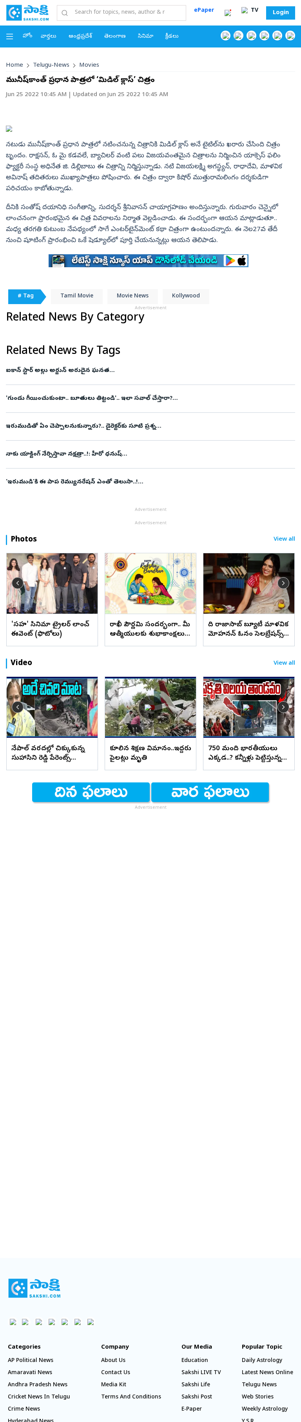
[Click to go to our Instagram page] (264, 35)
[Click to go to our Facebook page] (225, 35)
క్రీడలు (172, 36)
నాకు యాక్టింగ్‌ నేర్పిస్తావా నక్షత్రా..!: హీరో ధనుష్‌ (149, 454)
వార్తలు (48, 36)
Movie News (133, 296)
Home (14, 65)
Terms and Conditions (131, 1397)
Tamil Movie (76, 296)
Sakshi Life (195, 1385)
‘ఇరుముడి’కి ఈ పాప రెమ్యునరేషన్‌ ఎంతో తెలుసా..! (150, 482)
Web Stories (258, 1397)
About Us (113, 1361)
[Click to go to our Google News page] (290, 35)
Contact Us (115, 1373)
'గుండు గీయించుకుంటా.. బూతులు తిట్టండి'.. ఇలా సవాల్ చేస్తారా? (148, 399)
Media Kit (113, 1385)
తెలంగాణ (115, 36)
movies (89, 65)
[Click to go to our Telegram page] (77, 1322)
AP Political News (30, 1361)
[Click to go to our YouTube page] (277, 35)
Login (281, 13)
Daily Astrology (262, 1361)
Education (194, 1361)
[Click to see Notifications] (228, 13)
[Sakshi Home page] (27, 12)
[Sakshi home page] (34, 1288)
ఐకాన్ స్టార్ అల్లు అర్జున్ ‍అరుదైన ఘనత (140, 371)
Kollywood (186, 296)
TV (253, 11)
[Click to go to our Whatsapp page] (238, 35)
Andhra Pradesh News (37, 1385)
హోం (28, 36)
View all (284, 540)
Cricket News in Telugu (39, 1397)
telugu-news (51, 65)
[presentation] (18, 583)
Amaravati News (30, 1373)
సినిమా (145, 36)
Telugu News (259, 1385)
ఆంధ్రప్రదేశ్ (80, 36)
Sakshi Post (196, 1397)
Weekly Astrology (265, 1409)
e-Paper (191, 1409)
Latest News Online (267, 1373)
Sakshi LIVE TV (201, 1373)
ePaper (204, 11)
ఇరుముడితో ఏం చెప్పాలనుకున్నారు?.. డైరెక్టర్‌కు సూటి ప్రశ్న (144, 426)
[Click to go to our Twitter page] (251, 35)
